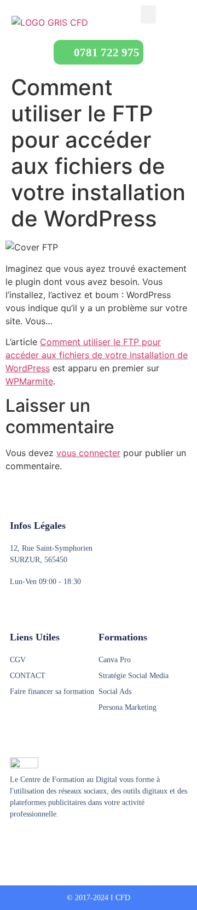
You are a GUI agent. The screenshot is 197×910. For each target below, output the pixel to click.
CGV (18, 660)
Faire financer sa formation (52, 691)
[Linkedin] (56, 841)
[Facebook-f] (15, 841)
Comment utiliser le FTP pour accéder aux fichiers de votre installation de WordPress (96, 355)
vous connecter (88, 452)
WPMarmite (29, 381)
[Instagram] (35, 841)
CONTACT (27, 676)
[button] (148, 14)
